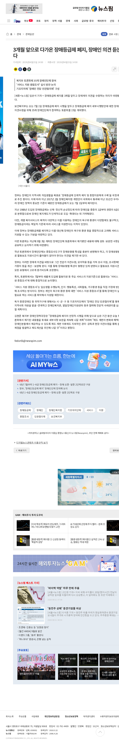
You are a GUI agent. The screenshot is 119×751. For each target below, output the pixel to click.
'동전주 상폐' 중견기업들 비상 (64, 608)
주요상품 (22, 716)
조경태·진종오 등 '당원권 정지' (34, 627)
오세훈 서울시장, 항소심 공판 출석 (109, 673)
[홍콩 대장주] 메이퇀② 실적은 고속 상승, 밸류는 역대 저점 (87, 540)
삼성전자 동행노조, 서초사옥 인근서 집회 (68, 674)
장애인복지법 (55, 410)
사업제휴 (35, 716)
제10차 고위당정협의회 (89, 660)
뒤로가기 (22, 450)
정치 (46, 20)
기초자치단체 (74, 410)
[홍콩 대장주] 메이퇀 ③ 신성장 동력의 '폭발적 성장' (48, 540)
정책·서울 (57, 20)
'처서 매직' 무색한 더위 (68, 660)
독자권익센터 (89, 716)
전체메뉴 (9, 20)
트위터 (25, 69)
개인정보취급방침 (51, 716)
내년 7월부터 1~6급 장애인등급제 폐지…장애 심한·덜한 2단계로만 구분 (54, 384)
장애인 (40, 410)
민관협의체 (39, 416)
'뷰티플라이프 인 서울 (29, 673)
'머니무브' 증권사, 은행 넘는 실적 (35, 639)
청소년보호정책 (71, 716)
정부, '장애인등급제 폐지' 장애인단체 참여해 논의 (43, 388)
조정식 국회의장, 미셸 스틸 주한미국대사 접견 (88, 674)
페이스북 (20, 69)
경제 (68, 20)
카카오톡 (16, 69)
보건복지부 (56, 416)
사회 (76, 20)
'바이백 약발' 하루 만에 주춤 (63, 588)
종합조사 (24, 416)
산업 (112, 20)
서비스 (90, 410)
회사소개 (9, 716)
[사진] (31, 594)
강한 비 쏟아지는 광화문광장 (109, 660)
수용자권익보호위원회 (109, 716)
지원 (101, 410)
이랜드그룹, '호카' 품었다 (31, 635)
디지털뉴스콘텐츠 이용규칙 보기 (32, 442)
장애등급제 (25, 410)
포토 (38, 20)
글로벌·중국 (88, 20)
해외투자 (102, 20)
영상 (26, 20)
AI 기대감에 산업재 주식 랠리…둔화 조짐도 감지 (87, 525)
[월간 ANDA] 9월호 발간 (30, 631)
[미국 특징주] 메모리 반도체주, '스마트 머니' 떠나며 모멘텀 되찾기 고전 (48, 525)
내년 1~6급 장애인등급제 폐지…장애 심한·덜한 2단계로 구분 (49, 392)
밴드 (29, 69)
